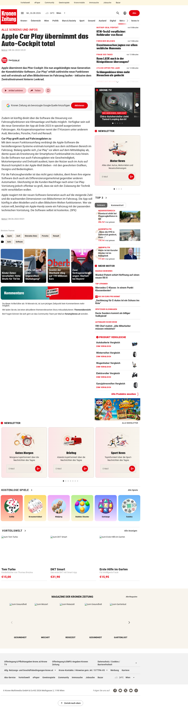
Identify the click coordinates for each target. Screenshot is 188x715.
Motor (122, 21)
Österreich (36, 21)
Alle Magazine (131, 597)
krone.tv (135, 21)
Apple (9, 236)
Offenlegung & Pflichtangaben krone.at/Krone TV (25, 663)
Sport (81, 21)
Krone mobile (79, 3)
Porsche (45, 236)
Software (19, 242)
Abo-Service (10, 677)
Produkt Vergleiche (112, 337)
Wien (46, 21)
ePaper (37, 3)
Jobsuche (107, 3)
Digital (113, 21)
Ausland (102, 21)
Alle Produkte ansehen (123, 394)
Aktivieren (79, 105)
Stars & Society (69, 21)
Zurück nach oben (70, 703)
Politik (55, 21)
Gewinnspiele (64, 3)
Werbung (114, 670)
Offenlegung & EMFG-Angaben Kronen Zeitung (70, 663)
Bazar (118, 3)
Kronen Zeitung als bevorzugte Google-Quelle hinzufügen (47, 105)
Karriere (125, 670)
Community (49, 3)
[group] (12, 266)
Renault (56, 236)
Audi (18, 236)
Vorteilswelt (25, 3)
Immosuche (94, 3)
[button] (127, 21)
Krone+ (24, 21)
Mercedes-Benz (31, 236)
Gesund (91, 21)
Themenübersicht (82, 310)
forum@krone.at (72, 314)
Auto (9, 242)
